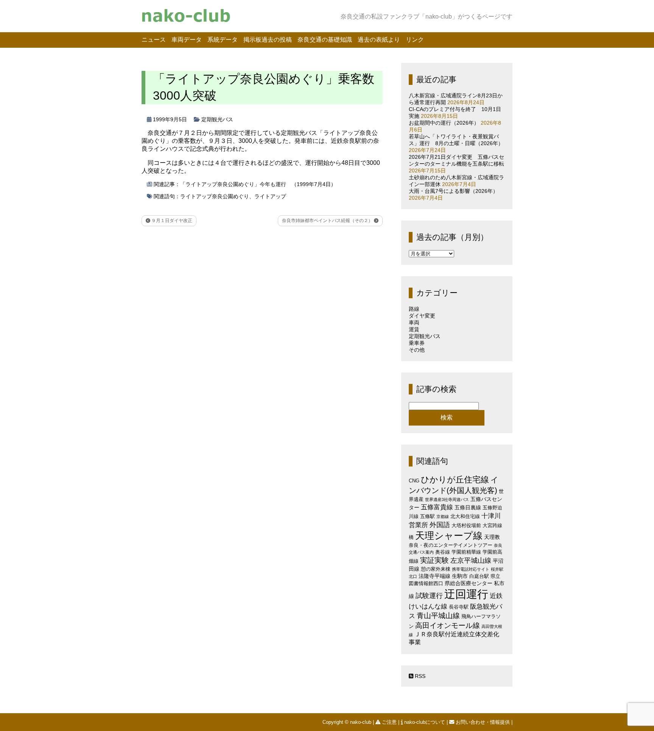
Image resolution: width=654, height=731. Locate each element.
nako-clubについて (425, 722)
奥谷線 (442, 552)
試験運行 (429, 596)
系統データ (222, 39)
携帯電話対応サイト (470, 569)
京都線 (442, 516)
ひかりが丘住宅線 (455, 479)
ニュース (154, 39)
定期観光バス (217, 119)
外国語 (440, 525)
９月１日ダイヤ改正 (171, 220)
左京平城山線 (470, 560)
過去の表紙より (379, 39)
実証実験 (434, 560)
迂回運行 (466, 594)
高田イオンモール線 (447, 625)
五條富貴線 (437, 507)
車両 (414, 322)
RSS (419, 676)
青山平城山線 (438, 616)
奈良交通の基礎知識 (324, 39)
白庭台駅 (479, 576)
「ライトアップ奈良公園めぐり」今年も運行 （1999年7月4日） (258, 184)
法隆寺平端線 (434, 576)
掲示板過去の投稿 (267, 39)
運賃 (414, 329)
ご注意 (389, 722)
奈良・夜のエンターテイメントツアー (450, 545)
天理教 (492, 537)
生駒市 (460, 576)
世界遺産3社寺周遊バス (447, 499)
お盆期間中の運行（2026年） (444, 123)
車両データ (186, 39)
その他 (417, 350)
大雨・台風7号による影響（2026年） (453, 191)
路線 (414, 309)
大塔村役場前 (466, 525)
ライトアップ (270, 196)
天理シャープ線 (449, 536)
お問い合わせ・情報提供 (482, 722)
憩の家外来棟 (435, 569)
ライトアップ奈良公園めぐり (214, 196)
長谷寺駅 (459, 607)
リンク (415, 39)
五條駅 (427, 516)
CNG (414, 481)
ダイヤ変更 (422, 316)
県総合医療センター (468, 583)
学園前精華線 (466, 552)
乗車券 (417, 343)
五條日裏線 (468, 507)
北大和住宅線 (465, 516)
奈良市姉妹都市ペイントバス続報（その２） (328, 220)
